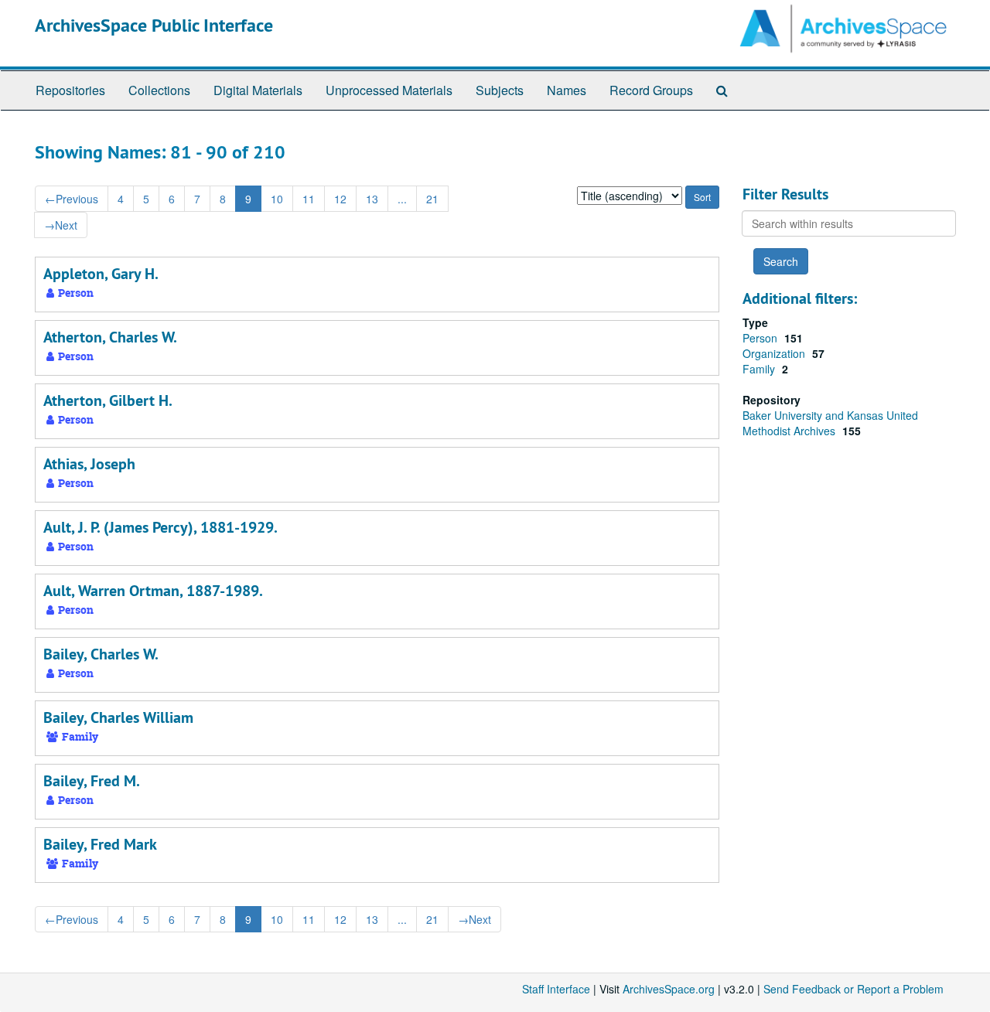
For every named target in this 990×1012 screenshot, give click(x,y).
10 (277, 198)
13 (372, 198)
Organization (775, 353)
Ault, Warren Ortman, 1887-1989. (153, 591)
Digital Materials (257, 90)
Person (761, 338)
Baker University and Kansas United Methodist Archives (830, 422)
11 (308, 198)
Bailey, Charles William (118, 717)
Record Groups (651, 90)
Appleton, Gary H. (101, 274)
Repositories (70, 90)
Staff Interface (556, 989)
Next (60, 225)
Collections (159, 90)
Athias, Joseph (89, 464)
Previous (71, 198)
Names (566, 90)
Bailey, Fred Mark (100, 844)
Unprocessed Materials (389, 90)
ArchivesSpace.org (669, 989)
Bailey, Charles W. (101, 654)
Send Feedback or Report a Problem (853, 989)
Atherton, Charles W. (110, 337)
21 (432, 198)
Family (760, 369)
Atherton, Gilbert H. (107, 400)
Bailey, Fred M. (91, 781)
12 (340, 198)
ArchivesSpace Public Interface (154, 25)
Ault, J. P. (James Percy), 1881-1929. (160, 527)
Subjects (500, 90)
